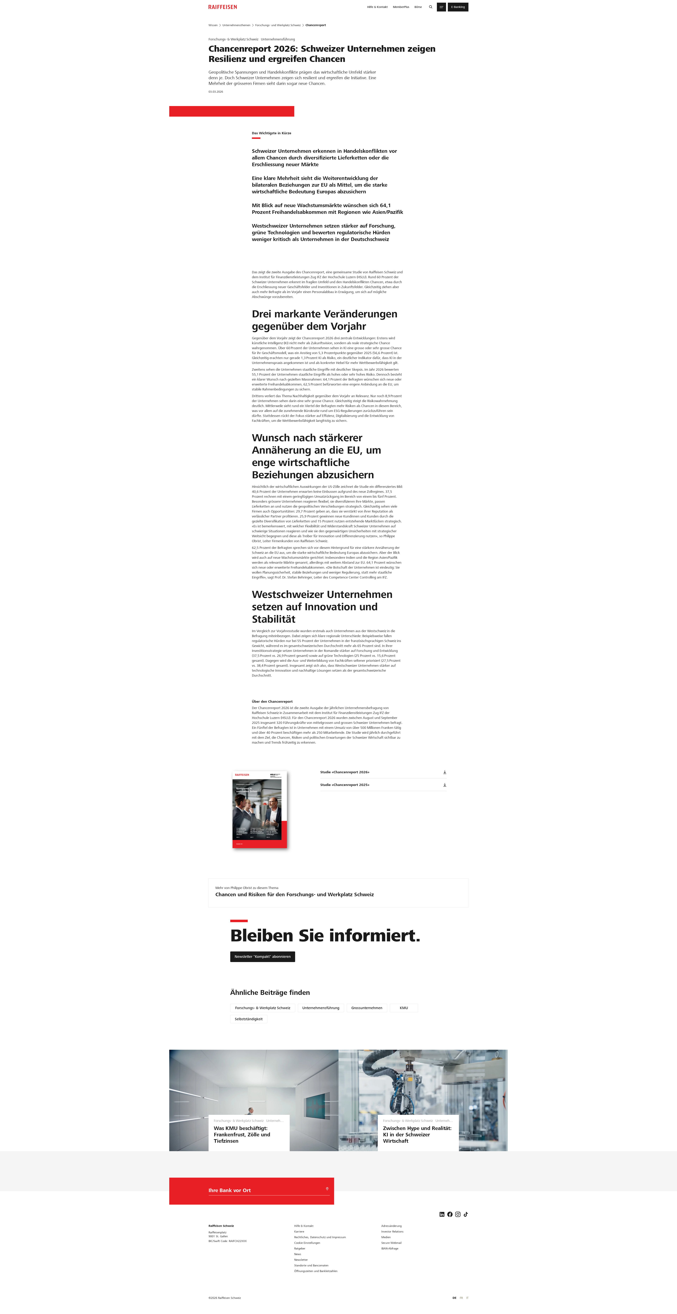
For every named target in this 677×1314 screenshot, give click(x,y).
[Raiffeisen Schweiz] (222, 7)
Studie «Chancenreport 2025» (344, 785)
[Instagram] (458, 1214)
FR (461, 1298)
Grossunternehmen (366, 1008)
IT (467, 1298)
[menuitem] (377, 7)
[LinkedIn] (442, 1214)
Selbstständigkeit (249, 1019)
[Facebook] (450, 1214)
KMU (404, 1008)
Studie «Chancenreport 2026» (344, 772)
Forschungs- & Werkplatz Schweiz (262, 1008)
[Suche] (430, 7)
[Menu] (441, 7)
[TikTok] (465, 1214)
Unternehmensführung (320, 1008)
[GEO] (327, 1189)
